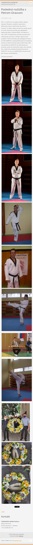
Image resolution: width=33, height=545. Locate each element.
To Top (30, 540)
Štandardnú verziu (17, 540)
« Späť (2, 511)
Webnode (21, 536)
